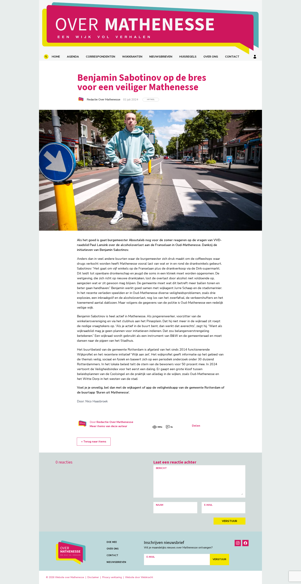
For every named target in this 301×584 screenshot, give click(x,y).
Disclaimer (93, 577)
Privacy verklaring (112, 577)
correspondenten (100, 57)
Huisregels (187, 57)
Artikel (151, 99)
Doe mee (112, 542)
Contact (232, 57)
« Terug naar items (93, 441)
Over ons (210, 57)
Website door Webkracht (139, 577)
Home (56, 57)
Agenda (73, 57)
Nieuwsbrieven (160, 57)
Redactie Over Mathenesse (115, 422)
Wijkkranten (132, 57)
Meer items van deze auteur (108, 426)
